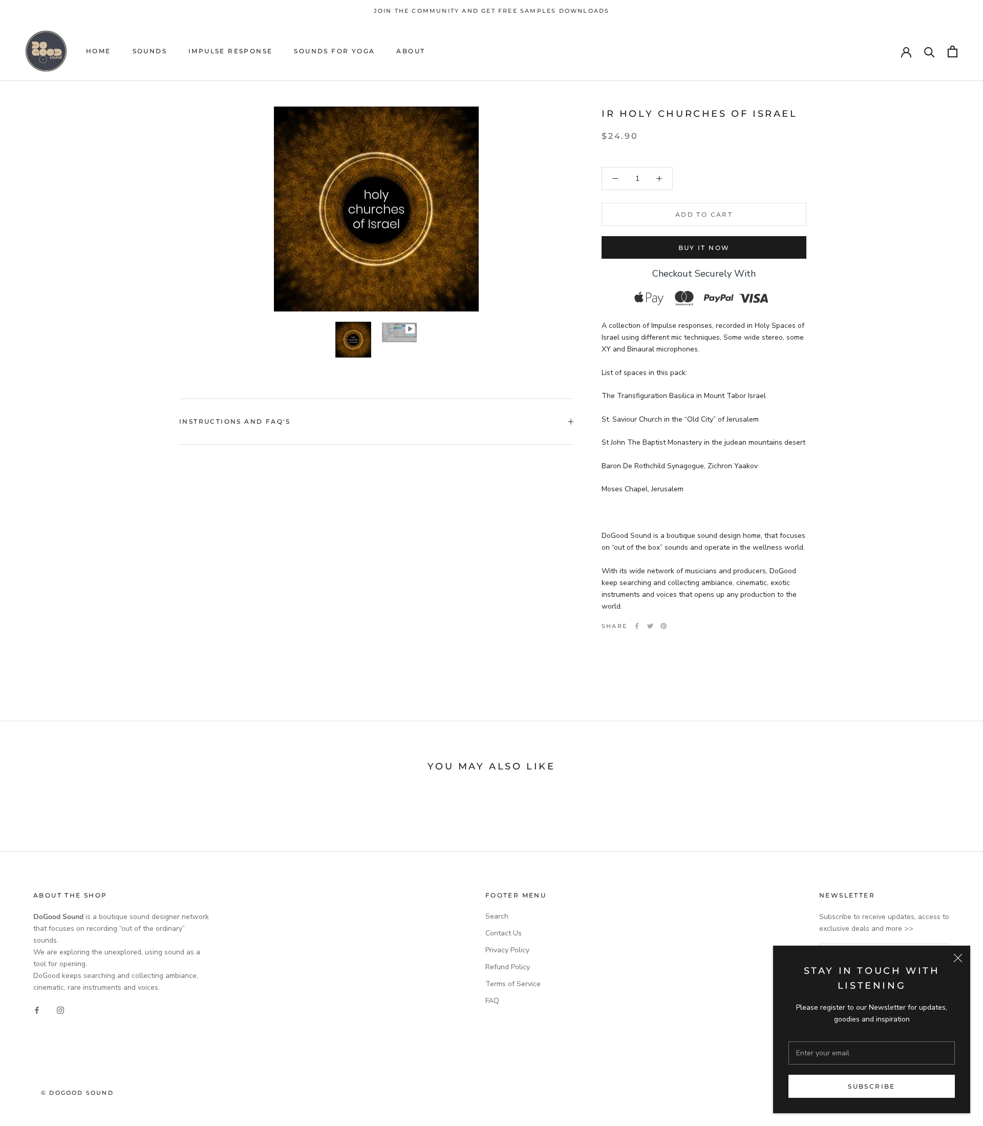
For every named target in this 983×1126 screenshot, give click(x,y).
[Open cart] (952, 51)
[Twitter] (650, 626)
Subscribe (871, 1086)
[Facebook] (637, 626)
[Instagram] (60, 1009)
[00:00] (376, 209)
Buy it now (704, 248)
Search (496, 916)
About (410, 51)
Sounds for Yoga (334, 51)
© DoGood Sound (77, 1092)
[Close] (958, 958)
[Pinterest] (663, 626)
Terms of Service (513, 984)
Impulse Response (230, 51)
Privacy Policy (507, 950)
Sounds (150, 51)
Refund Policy (507, 967)
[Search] (929, 51)
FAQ (492, 1001)
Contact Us (503, 933)
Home (98, 51)
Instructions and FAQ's (235, 421)
